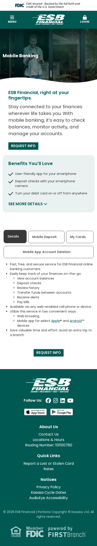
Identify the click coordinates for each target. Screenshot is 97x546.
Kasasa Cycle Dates (48, 492)
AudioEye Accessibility (48, 497)
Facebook (48, 400)
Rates (49, 468)
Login (84, 22)
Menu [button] (12, 22)
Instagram (55, 400)
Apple (55, 321)
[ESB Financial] (48, 19)
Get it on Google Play (61, 412)
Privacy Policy (48, 487)
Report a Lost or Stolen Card (48, 463)
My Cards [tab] (78, 237)
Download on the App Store (35, 412)
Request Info (23, 145)
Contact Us (49, 434)
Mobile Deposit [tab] (44, 237)
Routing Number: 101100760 (48, 445)
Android (76, 321)
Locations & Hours (48, 439)
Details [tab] (13, 236)
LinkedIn (62, 400)
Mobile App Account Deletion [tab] (47, 252)
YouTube (70, 400)
